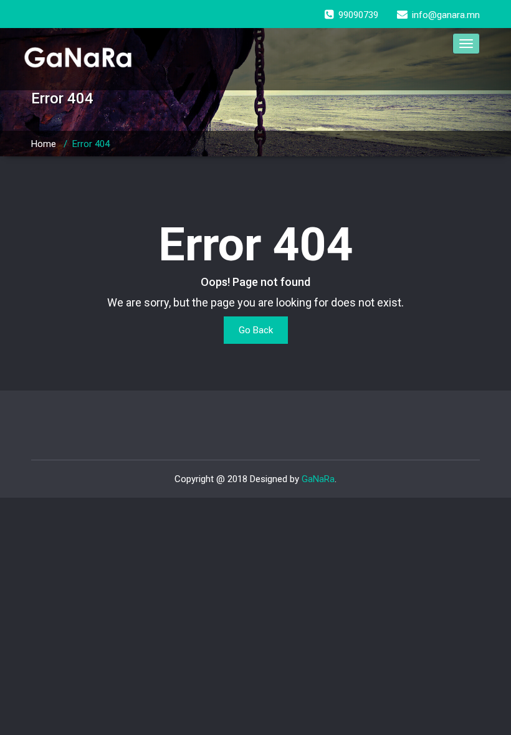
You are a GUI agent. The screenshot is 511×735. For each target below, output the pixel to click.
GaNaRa (318, 479)
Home (43, 143)
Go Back (256, 330)
